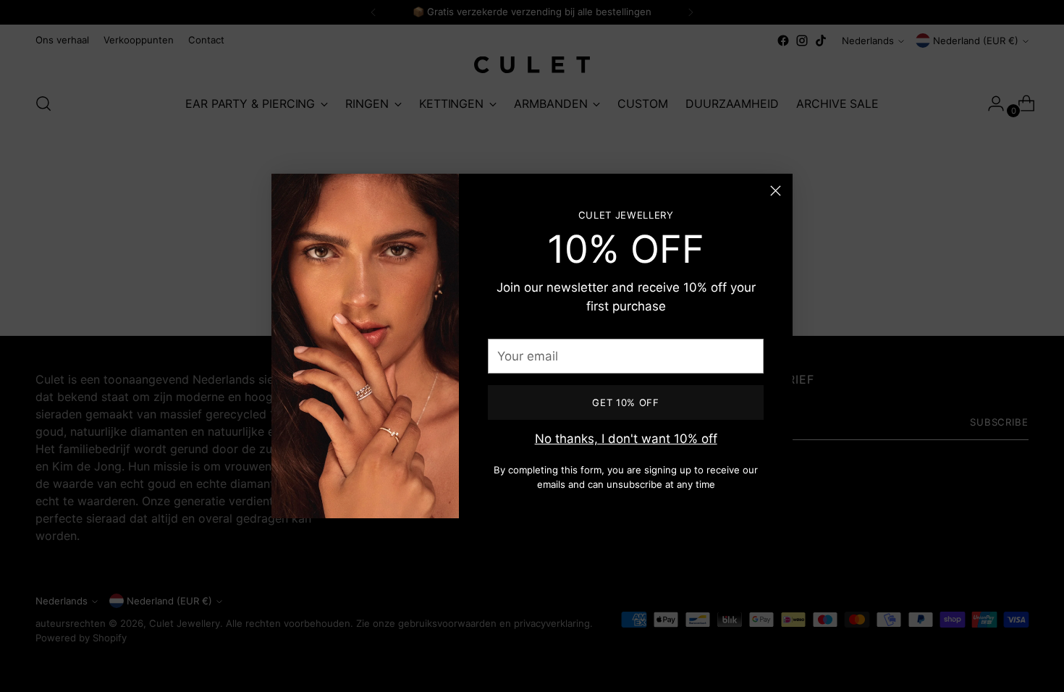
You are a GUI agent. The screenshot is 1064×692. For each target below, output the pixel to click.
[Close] (775, 191)
